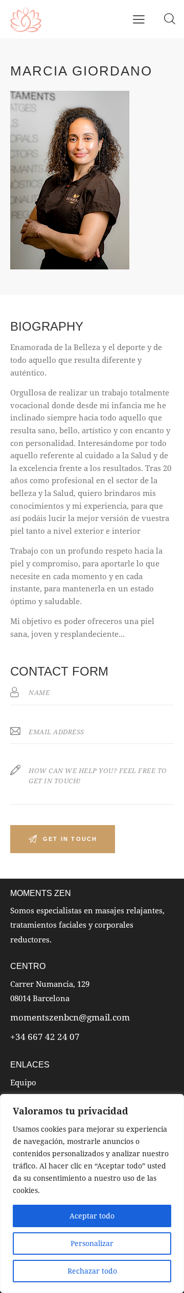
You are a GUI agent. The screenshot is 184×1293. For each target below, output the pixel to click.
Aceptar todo (92, 1216)
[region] (92, 1193)
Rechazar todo (92, 1271)
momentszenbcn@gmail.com (70, 1017)
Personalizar (92, 1243)
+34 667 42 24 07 (45, 1036)
